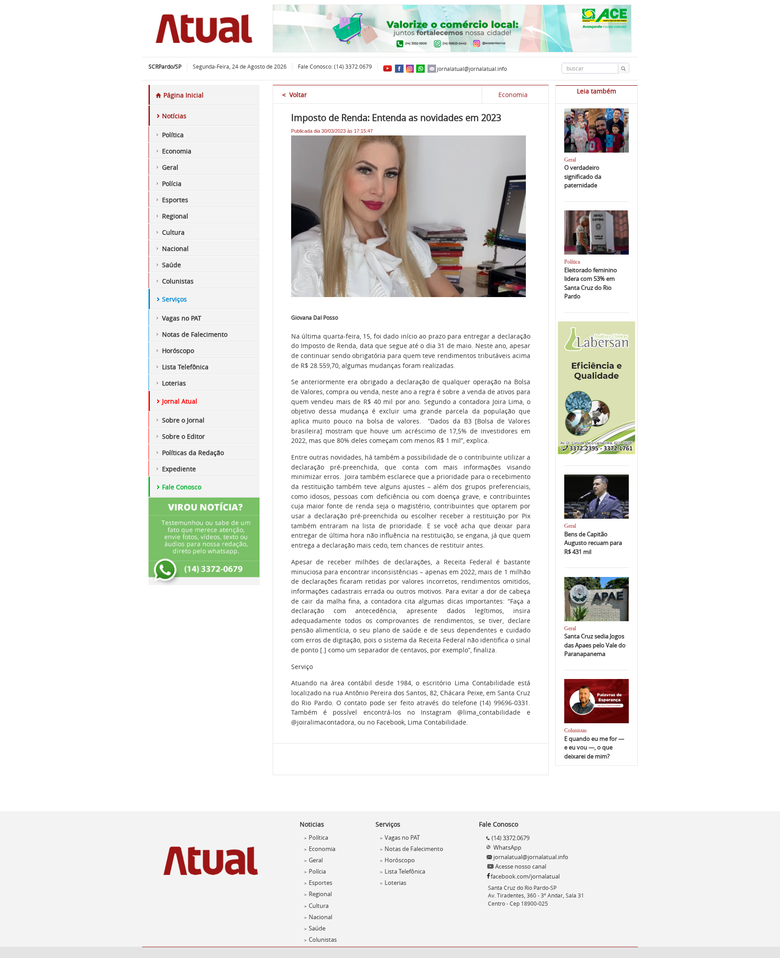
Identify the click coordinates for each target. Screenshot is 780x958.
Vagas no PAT (181, 318)
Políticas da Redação (193, 452)
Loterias (174, 383)
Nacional (175, 248)
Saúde (171, 264)
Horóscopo (178, 350)
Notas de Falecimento (195, 334)
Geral (170, 167)
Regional (175, 216)
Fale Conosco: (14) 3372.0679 (335, 66)
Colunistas (178, 281)
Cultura (173, 232)
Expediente (179, 469)
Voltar (294, 94)
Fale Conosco (181, 487)
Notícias (174, 116)
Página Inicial (183, 95)
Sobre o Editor (183, 436)
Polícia (171, 183)
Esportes (175, 199)
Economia (176, 151)
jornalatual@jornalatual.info (472, 68)
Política (173, 134)
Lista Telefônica (185, 367)
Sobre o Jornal (183, 420)
